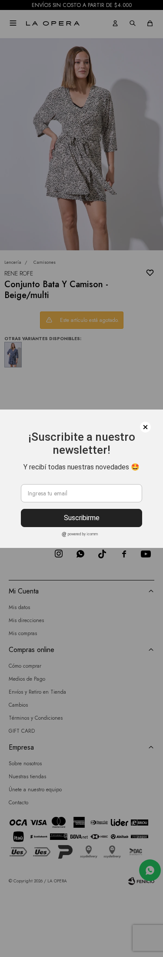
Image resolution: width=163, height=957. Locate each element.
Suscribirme (82, 518)
